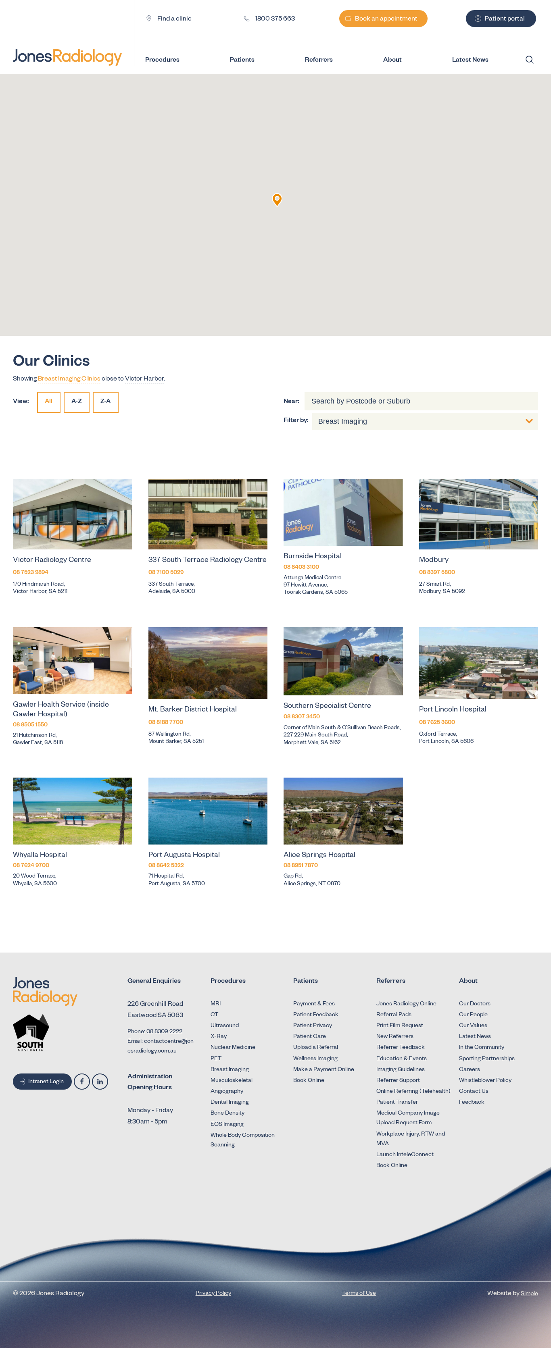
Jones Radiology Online (406, 1004)
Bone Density (227, 1114)
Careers (469, 1070)
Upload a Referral (315, 1048)
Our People (473, 1015)
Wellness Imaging (315, 1059)
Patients (242, 60)
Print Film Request (399, 1026)
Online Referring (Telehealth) (413, 1092)
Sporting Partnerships (487, 1059)
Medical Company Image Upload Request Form (408, 1119)
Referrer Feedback (400, 1048)
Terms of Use (359, 1294)
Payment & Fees (314, 1004)
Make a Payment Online (323, 1070)
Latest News (475, 1037)
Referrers (319, 60)
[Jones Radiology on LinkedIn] (100, 1081)
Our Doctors (474, 1004)
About (392, 60)
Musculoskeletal (232, 1081)
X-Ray (219, 1037)
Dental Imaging (230, 1103)
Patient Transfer (397, 1103)
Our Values (473, 1026)
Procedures (162, 60)
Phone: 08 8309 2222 (154, 1032)
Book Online (308, 1081)
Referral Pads (393, 1015)
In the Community (481, 1048)
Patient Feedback (315, 1015)
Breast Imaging (230, 1070)
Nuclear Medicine (233, 1048)
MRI (216, 1004)
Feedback (471, 1103)
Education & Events (401, 1059)
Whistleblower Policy (485, 1081)
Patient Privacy (312, 1026)
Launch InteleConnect (405, 1155)
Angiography (227, 1092)
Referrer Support (398, 1081)
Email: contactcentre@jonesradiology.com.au (160, 1047)
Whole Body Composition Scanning (243, 1141)
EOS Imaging (227, 1125)
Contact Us (473, 1092)
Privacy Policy (213, 1294)
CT (214, 1015)
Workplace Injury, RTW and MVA (410, 1140)
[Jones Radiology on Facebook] (82, 1081)
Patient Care (309, 1037)
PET (216, 1059)
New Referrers (394, 1037)
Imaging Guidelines (400, 1070)
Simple (529, 1294)
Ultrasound (225, 1026)
